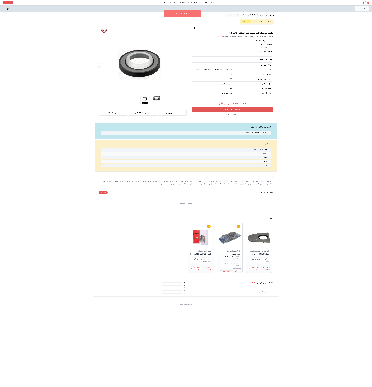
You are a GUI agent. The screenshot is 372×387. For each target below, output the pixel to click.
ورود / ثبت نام (8, 3)
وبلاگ (190, 2)
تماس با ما (167, 2)
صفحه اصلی (208, 2)
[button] (259, 235)
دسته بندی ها (198, 2)
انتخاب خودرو (246, 21)
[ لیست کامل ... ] (219, 36)
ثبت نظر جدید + (261, 292)
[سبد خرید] (9, 9)
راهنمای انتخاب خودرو (179, 2)
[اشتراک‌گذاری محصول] (194, 28)
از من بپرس (103, 192)
